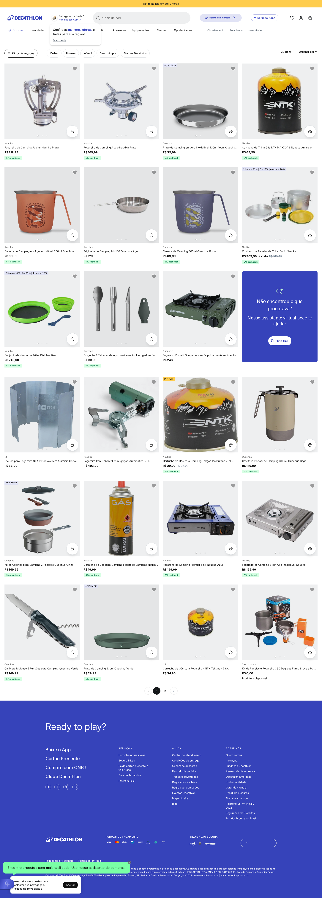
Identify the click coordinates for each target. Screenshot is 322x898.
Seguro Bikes (127, 760)
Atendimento (236, 30)
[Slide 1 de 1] (280, 101)
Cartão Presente (62, 758)
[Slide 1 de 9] (121, 414)
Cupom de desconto (184, 765)
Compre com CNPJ (65, 767)
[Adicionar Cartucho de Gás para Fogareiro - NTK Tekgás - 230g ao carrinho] (231, 652)
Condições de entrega (185, 760)
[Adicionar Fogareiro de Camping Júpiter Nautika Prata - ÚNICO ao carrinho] (72, 131)
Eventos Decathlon (183, 792)
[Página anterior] (148, 691)
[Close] (129, 862)
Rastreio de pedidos (184, 771)
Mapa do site (180, 798)
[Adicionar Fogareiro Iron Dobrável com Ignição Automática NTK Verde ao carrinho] (152, 445)
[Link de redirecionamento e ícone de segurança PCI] (199, 843)
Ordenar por (306, 51)
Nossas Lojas (255, 30)
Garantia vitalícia (236, 787)
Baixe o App (58, 749)
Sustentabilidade (236, 782)
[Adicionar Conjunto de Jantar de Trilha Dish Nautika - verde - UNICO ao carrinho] (72, 339)
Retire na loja (127, 780)
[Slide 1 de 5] (42, 205)
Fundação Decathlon (238, 765)
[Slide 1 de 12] (121, 518)
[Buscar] (98, 18)
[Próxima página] (174, 691)
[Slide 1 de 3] (121, 101)
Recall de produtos (237, 792)
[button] (66, 868)
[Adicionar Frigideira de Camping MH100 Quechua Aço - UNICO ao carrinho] (152, 235)
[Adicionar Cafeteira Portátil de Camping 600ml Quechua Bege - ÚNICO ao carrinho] (310, 445)
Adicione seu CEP (68, 19)
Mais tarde (59, 40)
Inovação (231, 760)
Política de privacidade (59, 860)
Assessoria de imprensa (240, 771)
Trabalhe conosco (237, 798)
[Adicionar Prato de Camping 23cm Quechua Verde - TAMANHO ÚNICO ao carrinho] (152, 652)
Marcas (161, 30)
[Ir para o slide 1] (38, 135)
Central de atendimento (186, 755)
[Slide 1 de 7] (200, 205)
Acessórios (119, 30)
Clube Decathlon (216, 30)
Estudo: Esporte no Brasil (241, 818)
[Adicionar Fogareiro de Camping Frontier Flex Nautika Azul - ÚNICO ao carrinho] (231, 549)
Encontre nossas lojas (132, 755)
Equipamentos (140, 30)
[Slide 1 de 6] (42, 101)
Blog (175, 803)
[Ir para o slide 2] (42, 135)
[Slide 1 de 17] (200, 309)
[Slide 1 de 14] (200, 518)
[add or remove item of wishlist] (74, 68)
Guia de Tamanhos (130, 775)
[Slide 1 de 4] (42, 309)
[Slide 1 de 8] (280, 414)
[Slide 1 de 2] (200, 101)
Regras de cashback (184, 782)
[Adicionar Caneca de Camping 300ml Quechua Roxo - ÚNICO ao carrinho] (231, 235)
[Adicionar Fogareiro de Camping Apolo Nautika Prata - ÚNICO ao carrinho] (152, 131)
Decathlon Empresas (238, 776)
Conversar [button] (279, 340)
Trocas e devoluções (185, 776)
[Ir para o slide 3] (47, 135)
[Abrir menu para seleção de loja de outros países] (259, 843)
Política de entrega (89, 860)
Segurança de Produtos (240, 813)
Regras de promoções (185, 787)
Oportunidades (183, 30)
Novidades (37, 30)
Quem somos (234, 755)
